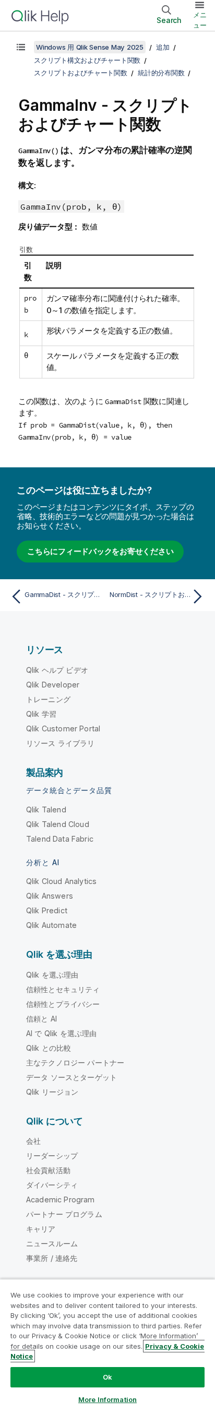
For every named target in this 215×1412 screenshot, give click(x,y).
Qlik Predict (46, 910)
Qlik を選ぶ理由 (52, 974)
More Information (107, 1399)
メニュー (200, 19)
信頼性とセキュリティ (63, 989)
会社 (33, 1141)
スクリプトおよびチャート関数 (80, 72)
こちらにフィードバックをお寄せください (100, 551)
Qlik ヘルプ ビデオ (57, 669)
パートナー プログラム (64, 1214)
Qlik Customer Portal (63, 728)
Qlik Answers (49, 895)
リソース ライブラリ (60, 743)
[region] (107, 1345)
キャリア (41, 1228)
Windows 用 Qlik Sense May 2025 (90, 47)
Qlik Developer (52, 684)
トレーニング (48, 699)
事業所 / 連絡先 (51, 1258)
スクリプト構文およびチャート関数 (87, 60)
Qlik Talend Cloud (57, 824)
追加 (163, 47)
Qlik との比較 (48, 1047)
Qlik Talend (46, 809)
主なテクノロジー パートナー (75, 1062)
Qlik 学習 (41, 713)
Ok (107, 1377)
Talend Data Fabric (59, 838)
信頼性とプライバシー (63, 1004)
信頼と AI (41, 1018)
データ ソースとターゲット (71, 1077)
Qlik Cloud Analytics (61, 881)
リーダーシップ (52, 1155)
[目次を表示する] (21, 47)
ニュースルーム (52, 1243)
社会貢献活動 (48, 1170)
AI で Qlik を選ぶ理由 (61, 1033)
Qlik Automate (51, 925)
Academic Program (60, 1199)
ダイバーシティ (52, 1184)
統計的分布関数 (161, 72)
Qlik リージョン (52, 1091)
